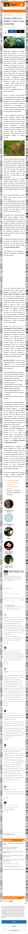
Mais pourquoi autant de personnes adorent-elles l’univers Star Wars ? (13, 860)
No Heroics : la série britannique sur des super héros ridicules (13, 577)
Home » (5, 14)
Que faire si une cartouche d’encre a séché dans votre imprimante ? (12, 856)
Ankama (18, 53)
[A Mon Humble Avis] (14, 5)
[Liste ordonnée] (13, 598)
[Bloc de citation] (16, 598)
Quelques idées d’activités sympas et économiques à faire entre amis (10, 848)
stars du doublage (15, 364)
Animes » (9, 14)
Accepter (14, 922)
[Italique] (7, 598)
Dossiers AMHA (10, 27)
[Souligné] (9, 598)
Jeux (15, 27)
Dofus (5, 67)
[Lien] (20, 598)
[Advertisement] (14, 883)
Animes (5, 27)
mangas (19, 61)
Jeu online (16, 571)
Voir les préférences (14, 930)
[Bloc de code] (18, 598)
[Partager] (12, 31)
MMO (22, 571)
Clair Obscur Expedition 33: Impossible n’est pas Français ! (13, 844)
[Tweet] (20, 31)
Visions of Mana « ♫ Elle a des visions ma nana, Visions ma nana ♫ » (12, 852)
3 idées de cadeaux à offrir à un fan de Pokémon (13, 869)
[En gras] (5, 598)
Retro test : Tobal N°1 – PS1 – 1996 (9, 863)
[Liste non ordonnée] (14, 598)
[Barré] (11, 598)
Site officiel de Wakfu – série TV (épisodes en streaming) (13, 482)
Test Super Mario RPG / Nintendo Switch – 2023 (12, 866)
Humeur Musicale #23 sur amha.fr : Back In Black (12, 579)
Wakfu (5, 574)
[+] (5, 600)
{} (21, 598)
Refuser (14, 926)
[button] (25, 903)
